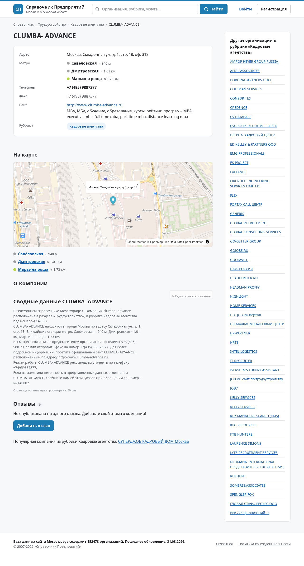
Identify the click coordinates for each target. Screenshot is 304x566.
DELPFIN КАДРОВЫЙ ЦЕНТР (252, 135)
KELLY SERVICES (242, 397)
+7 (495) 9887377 (82, 87)
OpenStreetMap (193, 242)
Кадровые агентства (87, 24)
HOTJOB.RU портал (245, 315)
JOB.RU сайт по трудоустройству (256, 379)
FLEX (233, 195)
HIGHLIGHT (239, 296)
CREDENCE (238, 107)
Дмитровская (31, 261)
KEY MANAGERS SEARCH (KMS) (254, 416)
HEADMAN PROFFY (245, 287)
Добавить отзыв (33, 425)
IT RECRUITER (241, 360)
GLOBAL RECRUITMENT (248, 223)
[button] (113, 201)
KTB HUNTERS (241, 434)
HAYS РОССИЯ (241, 268)
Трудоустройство (52, 24)
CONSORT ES (240, 98)
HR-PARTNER (240, 333)
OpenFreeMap (137, 242)
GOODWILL (239, 259)
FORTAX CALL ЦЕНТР (246, 204)
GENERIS (237, 213)
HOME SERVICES (243, 305)
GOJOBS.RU (239, 250)
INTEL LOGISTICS (243, 351)
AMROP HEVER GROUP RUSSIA (254, 61)
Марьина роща (33, 269)
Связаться (224, 544)
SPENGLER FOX (242, 494)
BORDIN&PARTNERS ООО (250, 80)
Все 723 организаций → (249, 512)
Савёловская (30, 254)
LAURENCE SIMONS (245, 443)
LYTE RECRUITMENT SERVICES (254, 452)
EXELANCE (238, 172)
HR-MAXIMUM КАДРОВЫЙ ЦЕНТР (257, 324)
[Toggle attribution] (207, 242)
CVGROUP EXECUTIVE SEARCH (253, 126)
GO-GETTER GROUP (245, 241)
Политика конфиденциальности (264, 544)
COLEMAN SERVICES (246, 89)
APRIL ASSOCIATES (245, 70)
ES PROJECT (239, 162)
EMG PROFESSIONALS (247, 153)
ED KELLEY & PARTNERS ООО (253, 144)
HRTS (234, 342)
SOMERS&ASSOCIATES (248, 485)
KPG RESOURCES (243, 425)
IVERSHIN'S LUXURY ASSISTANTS (255, 370)
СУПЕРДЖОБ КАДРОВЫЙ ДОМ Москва (153, 441)
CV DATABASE (240, 116)
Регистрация (274, 9)
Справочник (23, 24)
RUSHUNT (238, 476)
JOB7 (234, 388)
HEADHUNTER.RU (244, 278)
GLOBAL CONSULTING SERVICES (255, 232)
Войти (245, 9)
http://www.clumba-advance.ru (95, 105)
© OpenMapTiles (158, 242)
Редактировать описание (191, 296)
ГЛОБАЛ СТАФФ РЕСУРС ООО (253, 503)
